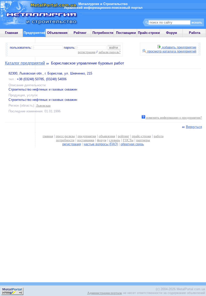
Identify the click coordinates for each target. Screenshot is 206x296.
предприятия (87, 136)
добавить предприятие (178, 47)
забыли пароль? (109, 52)
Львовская (43, 105)
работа (159, 136)
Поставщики (126, 33)
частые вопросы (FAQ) (101, 144)
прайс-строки (141, 136)
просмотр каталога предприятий (171, 51)
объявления (107, 136)
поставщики (85, 140)
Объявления (57, 33)
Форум (171, 33)
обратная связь (132, 144)
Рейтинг (80, 33)
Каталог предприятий (25, 63)
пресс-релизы (65, 136)
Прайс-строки (149, 33)
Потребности (102, 33)
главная (48, 136)
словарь (114, 140)
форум (101, 140)
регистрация (86, 52)
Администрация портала (104, 293)
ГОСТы (128, 140)
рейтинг (123, 136)
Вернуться (194, 127)
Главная (11, 33)
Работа (194, 33)
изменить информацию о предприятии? (173, 117)
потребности (65, 140)
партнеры (143, 140)
